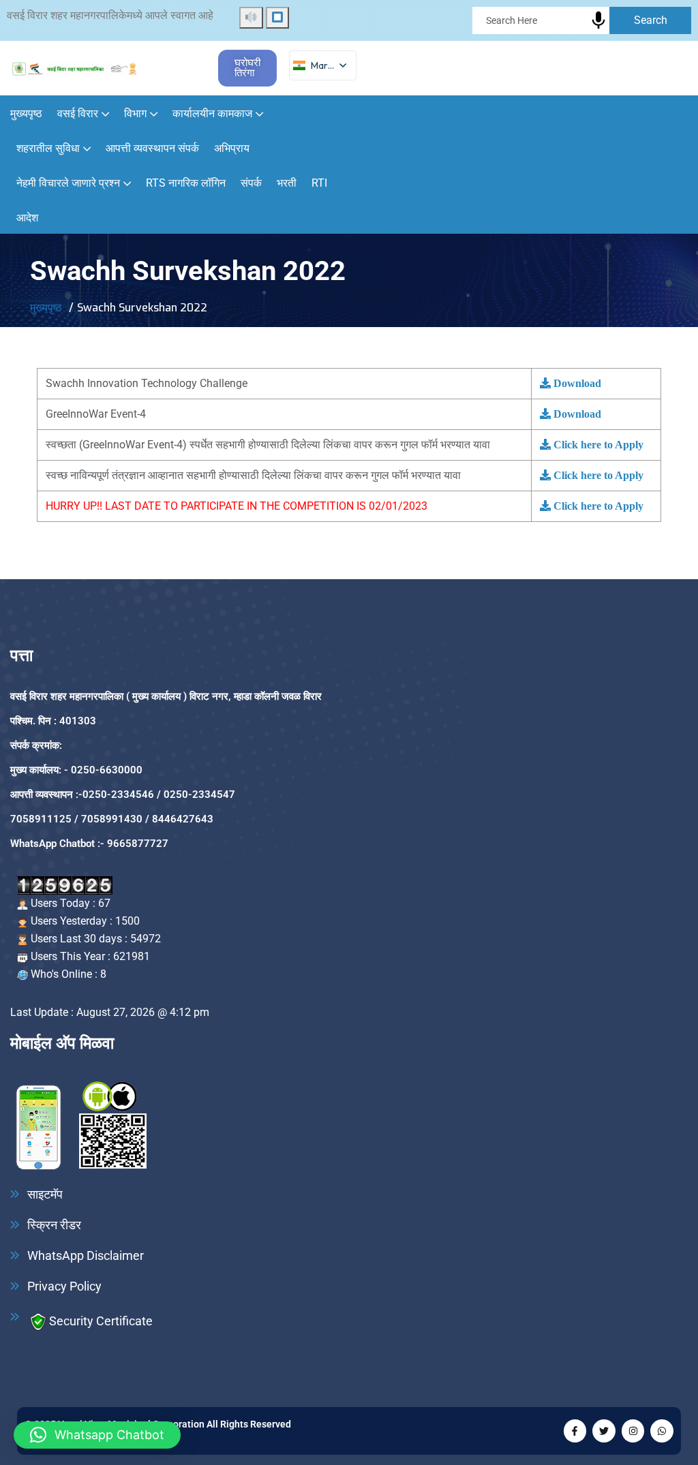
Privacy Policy (64, 1286)
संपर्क (251, 182)
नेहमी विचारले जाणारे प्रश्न (68, 182)
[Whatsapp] (661, 1431)
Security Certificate (101, 1321)
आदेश (27, 217)
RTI (319, 182)
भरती (287, 182)
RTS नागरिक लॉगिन (186, 182)
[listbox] (322, 65)
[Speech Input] (598, 20)
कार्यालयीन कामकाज (212, 113)
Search (650, 20)
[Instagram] (633, 1431)
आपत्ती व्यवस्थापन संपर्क (152, 148)
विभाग (135, 113)
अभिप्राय (231, 148)
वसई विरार (77, 113)
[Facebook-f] (575, 1431)
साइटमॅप (45, 1194)
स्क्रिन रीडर (54, 1225)
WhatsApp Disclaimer (85, 1256)
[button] (97, 1435)
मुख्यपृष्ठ (26, 113)
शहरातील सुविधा (48, 148)
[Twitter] (604, 1431)
